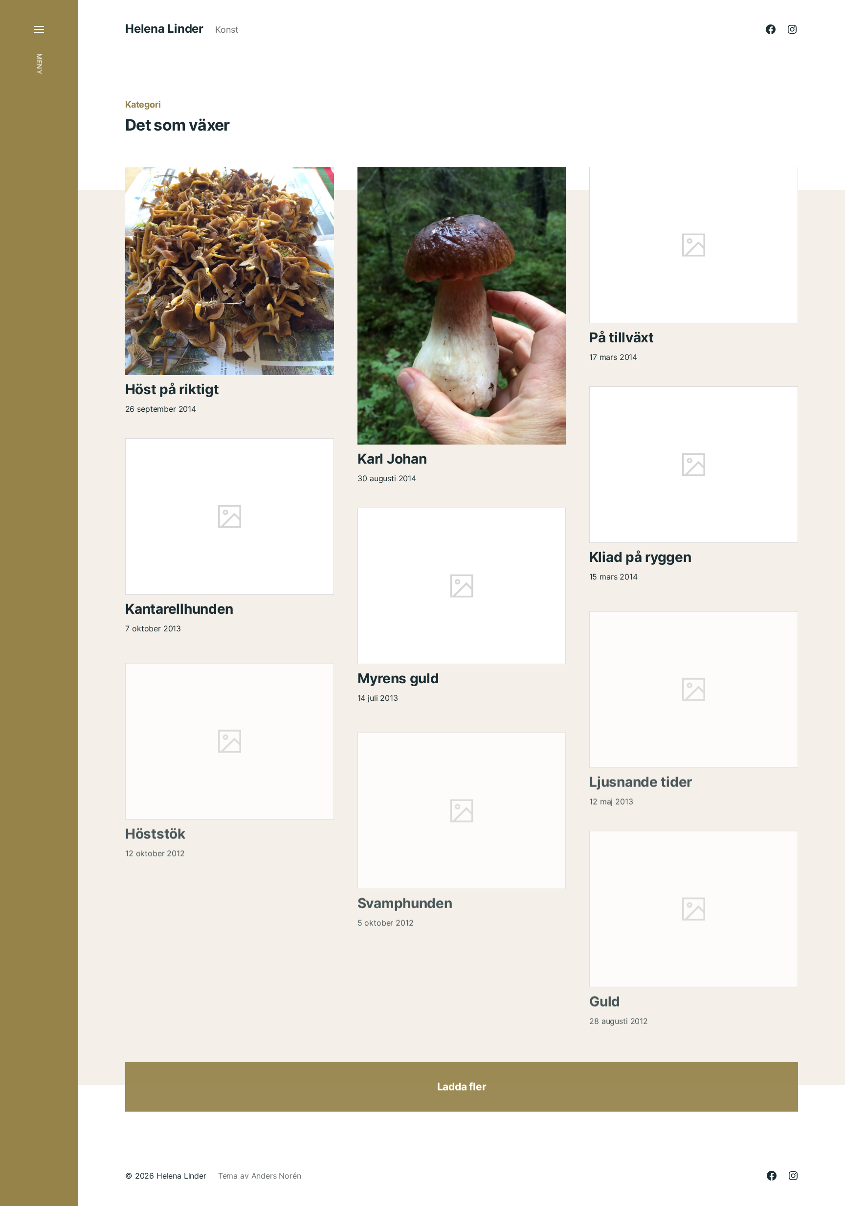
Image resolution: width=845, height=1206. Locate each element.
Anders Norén (276, 1176)
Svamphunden (404, 898)
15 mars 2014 (613, 576)
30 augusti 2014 (386, 478)
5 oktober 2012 (385, 917)
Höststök (155, 828)
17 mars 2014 (613, 357)
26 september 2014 (160, 409)
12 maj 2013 (611, 796)
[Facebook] (770, 29)
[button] (39, 603)
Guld (604, 996)
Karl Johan (391, 458)
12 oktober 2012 (155, 848)
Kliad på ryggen (640, 557)
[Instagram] (792, 29)
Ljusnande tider (640, 776)
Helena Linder (164, 29)
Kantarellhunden (179, 609)
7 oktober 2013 (153, 628)
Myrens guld (398, 678)
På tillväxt (621, 337)
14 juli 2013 (377, 698)
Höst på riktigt (172, 389)
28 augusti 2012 (618, 1016)
